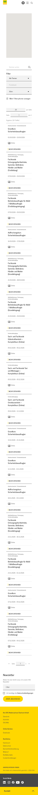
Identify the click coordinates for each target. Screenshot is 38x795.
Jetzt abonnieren (13, 698)
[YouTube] (18, 782)
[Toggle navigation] (27, 3)
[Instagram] (9, 782)
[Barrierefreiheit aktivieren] (23, 2)
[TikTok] (22, 782)
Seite (8, 115)
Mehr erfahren (14, 149)
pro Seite (29, 109)
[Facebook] (13, 782)
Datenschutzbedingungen (25, 693)
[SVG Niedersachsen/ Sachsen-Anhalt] (5, 2)
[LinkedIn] (4, 782)
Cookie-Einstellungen (9, 758)
